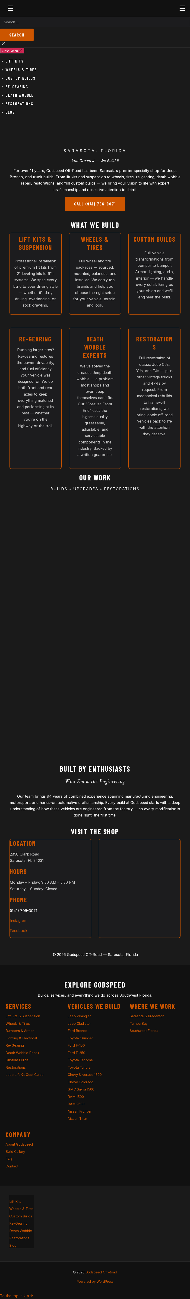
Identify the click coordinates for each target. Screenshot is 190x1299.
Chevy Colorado (80, 1082)
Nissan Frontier (80, 1111)
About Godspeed (19, 1144)
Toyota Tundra (79, 1067)
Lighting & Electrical (21, 1038)
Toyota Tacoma (80, 1060)
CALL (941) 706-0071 (95, 203)
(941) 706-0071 (23, 910)
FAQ (9, 1159)
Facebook (18, 930)
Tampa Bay (139, 1023)
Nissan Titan (77, 1118)
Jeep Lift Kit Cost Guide (25, 1074)
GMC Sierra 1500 (81, 1089)
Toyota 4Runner (80, 1038)
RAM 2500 (76, 1104)
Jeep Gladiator (79, 1023)
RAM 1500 (76, 1096)
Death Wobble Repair (22, 1053)
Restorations (19, 103)
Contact (12, 1166)
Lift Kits (15, 60)
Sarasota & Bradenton (147, 1016)
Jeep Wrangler (79, 1016)
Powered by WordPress (95, 1281)
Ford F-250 (76, 1053)
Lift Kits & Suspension (23, 1016)
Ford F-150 (76, 1045)
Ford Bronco (77, 1030)
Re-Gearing (17, 86)
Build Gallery (15, 1151)
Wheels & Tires (21, 69)
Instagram (18, 920)
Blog (10, 112)
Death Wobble (20, 95)
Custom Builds (20, 78)
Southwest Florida (144, 1030)
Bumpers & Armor (20, 1030)
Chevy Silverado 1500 (85, 1074)
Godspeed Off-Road (101, 1272)
